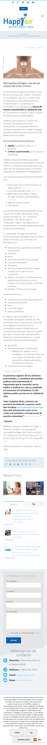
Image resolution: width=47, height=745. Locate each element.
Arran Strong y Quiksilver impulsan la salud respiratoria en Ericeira (26, 534)
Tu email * (10, 591)
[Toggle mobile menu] (42, 16)
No (31, 733)
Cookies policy (23, 740)
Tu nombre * (12, 581)
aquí (5, 441)
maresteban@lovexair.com (29, 407)
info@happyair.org (25, 674)
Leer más (26, 187)
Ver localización (23, 680)
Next (39, 47)
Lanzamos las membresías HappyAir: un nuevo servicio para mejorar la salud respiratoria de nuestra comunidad (25, 516)
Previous (31, 47)
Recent (13, 504)
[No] (44, 720)
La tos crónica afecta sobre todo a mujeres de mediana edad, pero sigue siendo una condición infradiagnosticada (26, 551)
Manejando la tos (32, 416)
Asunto (9, 601)
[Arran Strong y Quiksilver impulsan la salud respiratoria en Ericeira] (8, 531)
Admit (17, 733)
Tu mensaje (11, 611)
